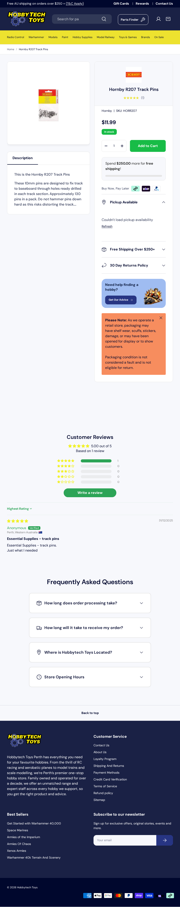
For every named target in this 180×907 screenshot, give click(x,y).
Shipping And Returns (109, 766)
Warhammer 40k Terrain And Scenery (34, 857)
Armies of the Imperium (23, 837)
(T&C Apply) (75, 4)
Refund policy (103, 793)
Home (10, 49)
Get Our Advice (118, 300)
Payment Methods (106, 773)
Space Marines (17, 830)
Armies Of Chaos (19, 844)
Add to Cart (148, 146)
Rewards (143, 4)
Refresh (107, 226)
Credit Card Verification (110, 779)
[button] (168, 19)
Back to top (90, 713)
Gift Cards (121, 4)
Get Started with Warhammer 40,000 (34, 823)
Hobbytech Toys (27, 887)
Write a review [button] (90, 492)
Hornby (107, 111)
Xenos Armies (16, 851)
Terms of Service (105, 786)
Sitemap (99, 800)
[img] (17, 521)
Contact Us (164, 4)
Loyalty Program (105, 759)
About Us (100, 752)
